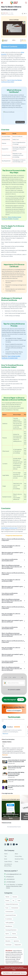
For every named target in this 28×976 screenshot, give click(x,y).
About (16, 853)
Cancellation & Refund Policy (8, 865)
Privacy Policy (18, 856)
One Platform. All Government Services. (14, 973)
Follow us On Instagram (14, 710)
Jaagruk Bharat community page (9, 527)
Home (5, 853)
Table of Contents (9, 46)
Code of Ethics (8, 861)
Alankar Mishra (5, 13)
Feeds (16, 861)
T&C (5, 856)
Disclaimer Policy (19, 859)
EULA (5, 859)
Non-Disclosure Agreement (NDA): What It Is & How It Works (11, 816)
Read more (5, 733)
